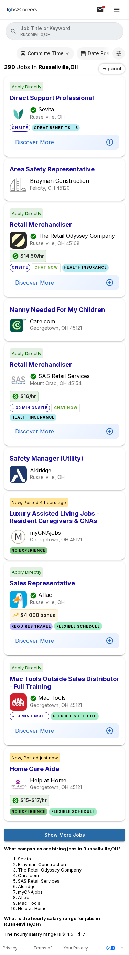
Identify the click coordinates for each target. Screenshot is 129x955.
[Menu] (116, 10)
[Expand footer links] (122, 948)
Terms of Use (42, 948)
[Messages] (100, 10)
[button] (64, 31)
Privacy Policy (10, 948)
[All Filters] (118, 53)
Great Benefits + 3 (56, 128)
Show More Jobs (64, 835)
